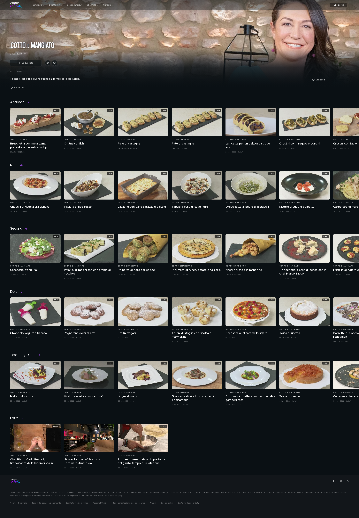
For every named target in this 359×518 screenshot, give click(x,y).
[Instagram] (340, 481)
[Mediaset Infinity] (16, 5)
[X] (347, 481)
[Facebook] (333, 481)
